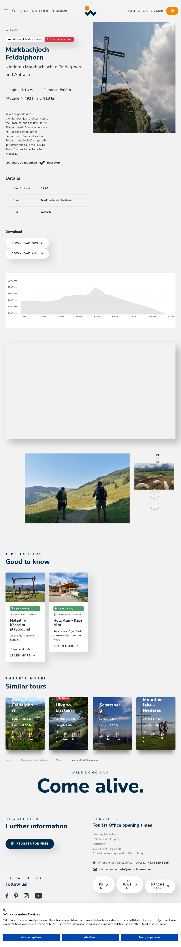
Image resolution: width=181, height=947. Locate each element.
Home (9, 760)
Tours (59, 760)
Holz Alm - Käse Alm (67, 623)
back (14, 30)
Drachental (157, 886)
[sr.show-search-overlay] (14, 11)
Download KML (24, 253)
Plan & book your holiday (34, 760)
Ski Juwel (127, 884)
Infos (101, 884)
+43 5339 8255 (133, 862)
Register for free (32, 844)
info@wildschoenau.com (126, 869)
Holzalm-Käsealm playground (20, 625)
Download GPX (24, 243)
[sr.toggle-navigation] (6, 11)
